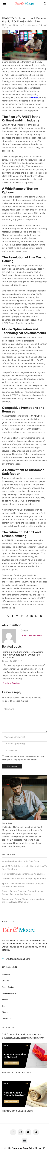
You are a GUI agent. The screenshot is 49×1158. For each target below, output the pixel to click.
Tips (3, 1006)
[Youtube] (28, 1132)
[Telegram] (36, 1132)
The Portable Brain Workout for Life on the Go (24, 878)
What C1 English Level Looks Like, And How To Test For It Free (24, 867)
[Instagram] (21, 1132)
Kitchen (5, 1000)
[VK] (17, 616)
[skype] (40, 616)
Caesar (35, 25)
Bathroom (6, 975)
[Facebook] (12, 616)
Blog (4, 1012)
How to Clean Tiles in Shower (16, 1072)
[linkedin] (31, 616)
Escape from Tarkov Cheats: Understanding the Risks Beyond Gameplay (23, 900)
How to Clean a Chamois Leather (18, 1111)
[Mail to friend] (26, 616)
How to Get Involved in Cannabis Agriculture (23, 874)
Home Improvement (10, 993)
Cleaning (5, 981)
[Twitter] (8, 616)
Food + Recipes (8, 987)
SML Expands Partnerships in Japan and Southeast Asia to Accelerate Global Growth (23, 1036)
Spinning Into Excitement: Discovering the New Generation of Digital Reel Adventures (22, 655)
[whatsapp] (36, 616)
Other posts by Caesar (31, 635)
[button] (4, 3)
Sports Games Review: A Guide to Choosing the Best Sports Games (23, 885)
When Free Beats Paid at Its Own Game (20, 861)
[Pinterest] (22, 616)
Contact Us (6, 1019)
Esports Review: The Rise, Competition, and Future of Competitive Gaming (23, 892)
